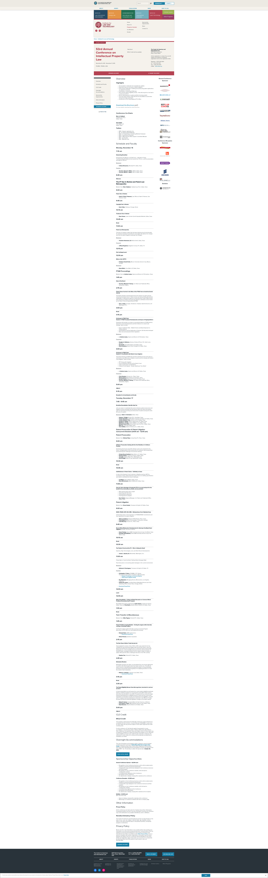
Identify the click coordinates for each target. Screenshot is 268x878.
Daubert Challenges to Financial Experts (132, 576)
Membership (158, 3)
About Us (129, 24)
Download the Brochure (125, 105)
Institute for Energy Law (108, 864)
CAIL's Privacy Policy (142, 833)
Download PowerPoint (124, 586)
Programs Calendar (132, 27)
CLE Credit (98, 87)
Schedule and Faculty (101, 84)
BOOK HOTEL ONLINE (123, 754)
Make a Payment (151, 854)
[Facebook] (96, 31)
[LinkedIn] (100, 31)
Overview (98, 81)
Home (128, 22)
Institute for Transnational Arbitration (131, 865)
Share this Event (154, 73)
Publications (133, 859)
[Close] (265, 875)
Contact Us (145, 28)
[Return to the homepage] (102, 3)
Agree (206, 875)
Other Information (100, 100)
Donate (168, 3)
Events (116, 859)
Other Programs (167, 863)
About (101, 859)
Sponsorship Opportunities (99, 96)
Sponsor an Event (114, 73)
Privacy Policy (99, 103)
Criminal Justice (155, 863)
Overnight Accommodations (100, 91)
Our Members (130, 29)
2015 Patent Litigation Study (129, 577)
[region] (134, 875)
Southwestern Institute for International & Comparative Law (120, 866)
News (143, 26)
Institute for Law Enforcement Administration (98, 865)
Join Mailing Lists (168, 854)
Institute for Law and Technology (106, 39)
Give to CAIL (165, 859)
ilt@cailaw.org (158, 66)
